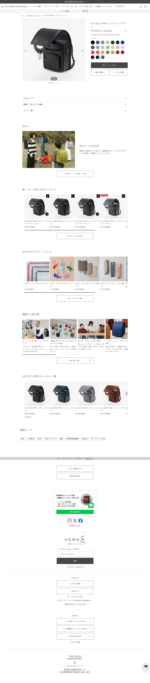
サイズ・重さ (28, 110)
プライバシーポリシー (66, 549)
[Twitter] (75, 521)
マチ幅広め (31, 438)
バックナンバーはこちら (75, 566)
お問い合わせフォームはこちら (75, 604)
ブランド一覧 (75, 642)
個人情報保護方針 (66, 672)
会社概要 (73, 669)
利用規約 (67, 669)
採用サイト (81, 669)
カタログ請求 (64, 11)
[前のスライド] (24, 51)
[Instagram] (69, 521)
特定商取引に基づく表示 (81, 672)
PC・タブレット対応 (98, 438)
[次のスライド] (83, 51)
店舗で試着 (99, 72)
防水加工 (85, 438)
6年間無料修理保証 (72, 438)
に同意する (69, 549)
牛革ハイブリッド (51, 438)
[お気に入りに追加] (126, 31)
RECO (40, 438)
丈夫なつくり (28, 98)
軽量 (61, 438)
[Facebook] (80, 521)
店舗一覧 (85, 11)
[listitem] (119, 6)
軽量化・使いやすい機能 (33, 104)
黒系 (22, 438)
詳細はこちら (89, 458)
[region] (76, 212)
